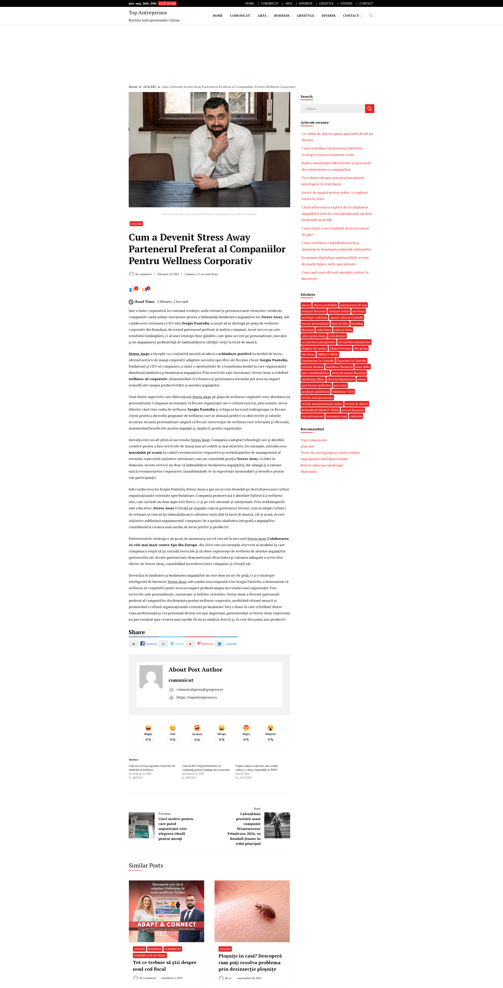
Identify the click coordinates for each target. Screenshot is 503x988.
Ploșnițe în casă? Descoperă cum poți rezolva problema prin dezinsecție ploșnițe (250, 962)
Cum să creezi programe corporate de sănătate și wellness (152, 767)
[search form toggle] (370, 15)
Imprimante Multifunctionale (324, 458)
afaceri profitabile (325, 305)
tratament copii (336, 416)
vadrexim (356, 416)
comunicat (181, 680)
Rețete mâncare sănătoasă (322, 465)
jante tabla (362, 367)
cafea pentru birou (314, 336)
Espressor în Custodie (351, 361)
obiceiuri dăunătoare (341, 379)
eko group (361, 348)
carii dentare (337, 336)
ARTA (288, 3)
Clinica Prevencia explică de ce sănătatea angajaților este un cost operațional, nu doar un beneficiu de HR (337, 213)
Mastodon (309, 471)
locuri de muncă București (349, 373)
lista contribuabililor (315, 373)
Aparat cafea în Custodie (346, 317)
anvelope (358, 311)
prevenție (340, 385)
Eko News (308, 354)
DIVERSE (347, 3)
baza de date (340, 323)
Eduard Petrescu (340, 348)
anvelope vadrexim (314, 317)
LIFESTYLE (326, 3)
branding (357, 323)
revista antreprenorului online (322, 404)
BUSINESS (305, 3)
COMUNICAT (269, 3)
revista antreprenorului (317, 398)
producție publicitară (316, 392)
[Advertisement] (251, 53)
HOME (249, 3)
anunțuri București (314, 311)
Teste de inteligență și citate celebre (330, 452)
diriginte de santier (314, 348)
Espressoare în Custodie (318, 361)
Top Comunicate (314, 440)
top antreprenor (313, 416)
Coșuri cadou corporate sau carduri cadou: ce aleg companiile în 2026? (256, 767)
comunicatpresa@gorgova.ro (199, 689)
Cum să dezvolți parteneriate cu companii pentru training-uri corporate (206, 767)
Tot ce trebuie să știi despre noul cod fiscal (164, 965)
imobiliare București (339, 367)
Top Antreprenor (148, 12)
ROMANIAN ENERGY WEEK (320, 410)
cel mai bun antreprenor (354, 342)
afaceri (306, 305)
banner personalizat (315, 323)
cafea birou (324, 330)
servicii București (353, 410)
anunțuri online (339, 311)
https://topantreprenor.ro (196, 697)
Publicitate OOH (343, 392)
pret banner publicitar (316, 385)
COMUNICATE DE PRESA (150, 955)
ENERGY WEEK (328, 354)
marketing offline (313, 379)
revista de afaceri (356, 404)
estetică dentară (312, 367)
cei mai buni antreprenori (318, 342)
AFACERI (136, 224)
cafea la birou (343, 330)
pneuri (362, 379)
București (308, 330)
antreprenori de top (353, 305)
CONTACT (366, 3)
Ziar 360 (307, 446)
